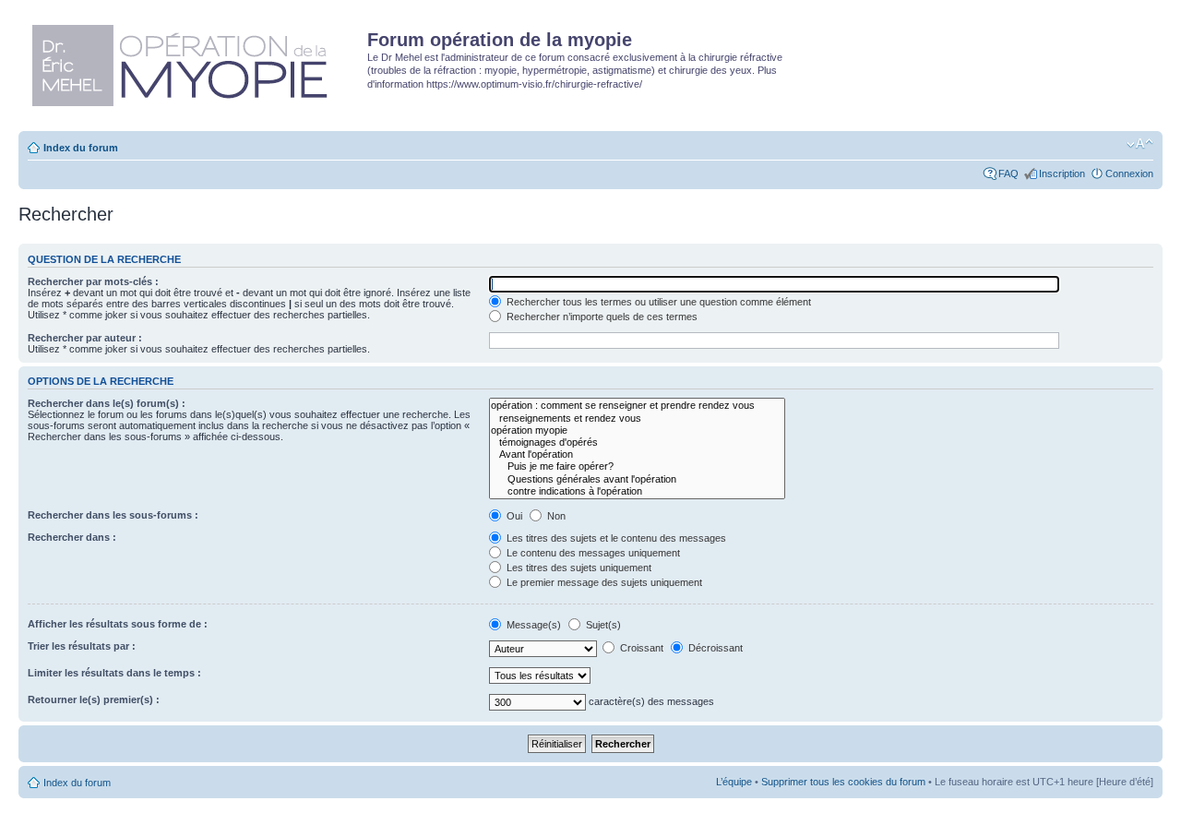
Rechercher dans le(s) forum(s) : (106, 403)
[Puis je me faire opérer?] (637, 466)
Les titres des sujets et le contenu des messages (615, 538)
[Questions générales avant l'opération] (637, 479)
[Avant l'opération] (637, 454)
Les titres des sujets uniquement (577, 567)
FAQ (1008, 173)
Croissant (640, 647)
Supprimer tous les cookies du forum (843, 781)
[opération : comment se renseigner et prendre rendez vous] (637, 406)
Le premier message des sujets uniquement (603, 582)
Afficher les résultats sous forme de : (118, 623)
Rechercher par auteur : (85, 337)
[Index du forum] (195, 62)
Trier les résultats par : (82, 646)
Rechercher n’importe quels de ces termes (601, 316)
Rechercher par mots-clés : (93, 281)
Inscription (1062, 173)
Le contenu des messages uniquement (592, 552)
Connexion (1129, 173)
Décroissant (714, 647)
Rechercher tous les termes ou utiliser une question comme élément (657, 301)
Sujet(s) (602, 624)
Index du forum (80, 147)
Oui (513, 515)
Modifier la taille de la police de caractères (1140, 144)
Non (555, 515)
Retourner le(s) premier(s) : (94, 699)
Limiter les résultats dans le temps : (114, 672)
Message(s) (534, 624)
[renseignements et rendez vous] (637, 418)
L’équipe (734, 781)
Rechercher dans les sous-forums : (113, 514)
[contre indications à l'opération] (637, 491)
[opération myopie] (637, 430)
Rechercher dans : (72, 537)
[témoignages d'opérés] (637, 442)
